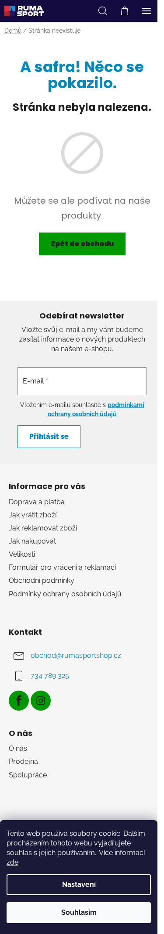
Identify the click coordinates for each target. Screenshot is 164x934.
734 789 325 (50, 675)
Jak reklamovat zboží (43, 528)
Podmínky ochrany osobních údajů (65, 594)
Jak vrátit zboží (32, 515)
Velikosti (22, 554)
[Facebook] (19, 701)
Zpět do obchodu (82, 244)
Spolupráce (28, 775)
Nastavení (79, 884)
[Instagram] (41, 701)
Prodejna (23, 761)
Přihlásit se (49, 436)
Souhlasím (79, 912)
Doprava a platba (37, 502)
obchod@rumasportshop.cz (76, 655)
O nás (18, 748)
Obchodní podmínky (41, 580)
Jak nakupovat (32, 541)
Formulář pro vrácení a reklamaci (62, 567)
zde (12, 862)
